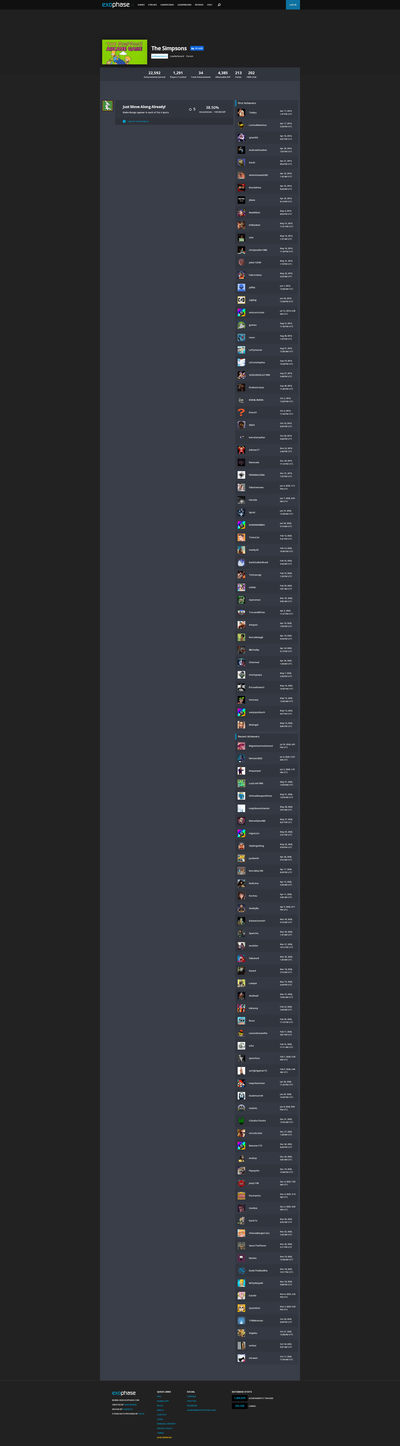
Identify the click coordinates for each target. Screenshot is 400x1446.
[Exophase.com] (118, 5)
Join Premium (164, 1437)
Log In (293, 4)
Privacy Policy (165, 1428)
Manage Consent (166, 1423)
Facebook (192, 1405)
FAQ (159, 1396)
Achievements (159, 56)
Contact (162, 1414)
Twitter (191, 1401)
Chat (209, 4)
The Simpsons (169, 48)
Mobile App (163, 1401)
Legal (160, 1419)
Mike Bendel (130, 1404)
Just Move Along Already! (144, 106)
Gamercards (167, 4)
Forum (189, 56)
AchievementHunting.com (201, 1410)
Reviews (199, 4)
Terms (160, 1432)
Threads (191, 1396)
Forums (152, 4)
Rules (160, 1405)
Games (141, 4)
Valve (141, 1413)
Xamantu (128, 1409)
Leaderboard (184, 4)
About (160, 1410)
